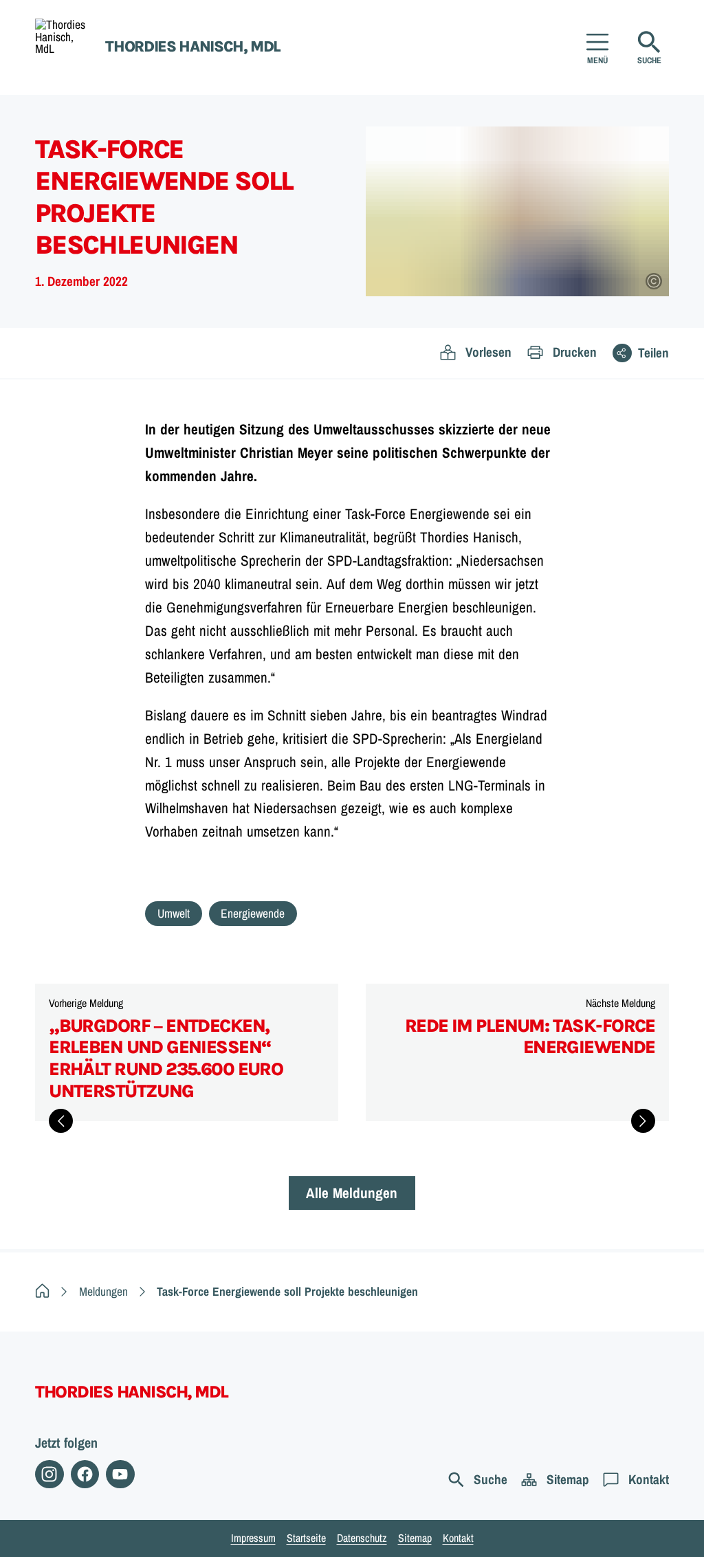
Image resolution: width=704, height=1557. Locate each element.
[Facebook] (85, 1474)
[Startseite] (42, 1291)
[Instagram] (49, 1474)
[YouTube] (120, 1474)
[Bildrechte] (654, 281)
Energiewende (253, 913)
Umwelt (173, 913)
